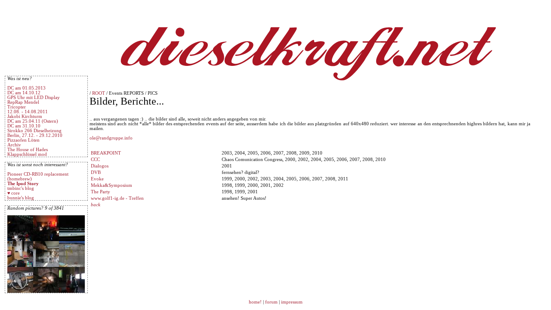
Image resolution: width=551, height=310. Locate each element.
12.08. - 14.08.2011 (27, 111)
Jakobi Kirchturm (24, 116)
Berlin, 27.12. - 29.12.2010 (34, 135)
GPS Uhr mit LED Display (33, 97)
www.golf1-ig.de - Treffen (117, 198)
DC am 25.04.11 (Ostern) (32, 121)
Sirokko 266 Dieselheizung (34, 130)
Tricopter (16, 107)
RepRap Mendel (23, 102)
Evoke (97, 179)
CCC (95, 159)
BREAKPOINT (106, 153)
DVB (96, 172)
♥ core (13, 193)
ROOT (98, 93)
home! (256, 302)
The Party (100, 191)
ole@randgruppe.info (111, 138)
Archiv (14, 145)
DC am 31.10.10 (23, 126)
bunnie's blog (20, 197)
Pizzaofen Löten (23, 140)
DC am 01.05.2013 (26, 88)
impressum (292, 302)
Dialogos (99, 166)
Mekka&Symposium (111, 185)
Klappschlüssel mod (27, 154)
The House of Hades (27, 149)
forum (271, 302)
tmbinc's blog (20, 188)
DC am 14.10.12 (23, 92)
